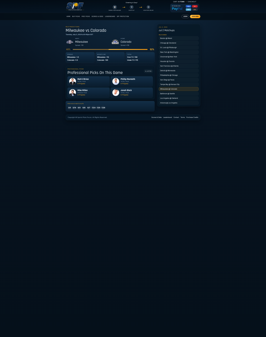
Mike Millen (82, 90)
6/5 (79, 108)
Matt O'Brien (83, 79)
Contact (176, 117)
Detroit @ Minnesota (167, 70)
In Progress (81, 83)
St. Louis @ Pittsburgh (168, 47)
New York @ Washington (169, 52)
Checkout (192, 2)
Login (185, 16)
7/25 (98, 108)
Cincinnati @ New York (168, 57)
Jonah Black (126, 90)
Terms (183, 117)
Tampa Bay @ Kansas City (169, 84)
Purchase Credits (192, 117)
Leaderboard (110, 16)
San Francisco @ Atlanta (169, 66)
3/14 (74, 108)
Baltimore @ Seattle (167, 94)
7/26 (103, 108)
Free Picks (86, 16)
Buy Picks (76, 16)
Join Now (195, 16)
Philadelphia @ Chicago (169, 75)
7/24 (94, 108)
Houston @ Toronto (167, 61)
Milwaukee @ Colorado (168, 89)
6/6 (84, 108)
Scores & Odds (97, 16)
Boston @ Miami (166, 38)
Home (68, 16)
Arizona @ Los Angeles (168, 103)
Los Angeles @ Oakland (169, 98)
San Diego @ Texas (167, 80)
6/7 (88, 108)
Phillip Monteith (128, 79)
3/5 (69, 108)
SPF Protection (123, 16)
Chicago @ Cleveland (168, 43)
